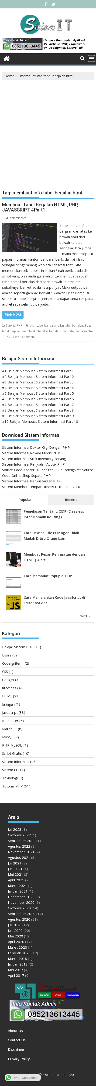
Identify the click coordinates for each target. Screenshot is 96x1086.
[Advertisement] (48, 130)
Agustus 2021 (19, 857)
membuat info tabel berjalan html (44, 331)
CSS (5, 671)
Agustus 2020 (19, 919)
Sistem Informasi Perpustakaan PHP (31, 481)
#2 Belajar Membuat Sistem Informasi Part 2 (38, 376)
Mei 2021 (15, 874)
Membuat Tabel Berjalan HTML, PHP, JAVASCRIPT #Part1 (40, 207)
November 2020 (21, 902)
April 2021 (16, 880)
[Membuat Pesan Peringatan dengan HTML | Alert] (13, 566)
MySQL (8, 737)
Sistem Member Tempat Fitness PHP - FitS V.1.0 (41, 486)
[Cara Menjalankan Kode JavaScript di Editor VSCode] (13, 609)
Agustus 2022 (19, 846)
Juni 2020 (15, 930)
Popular (25, 499)
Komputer (10, 720)
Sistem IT (9, 769)
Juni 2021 (15, 868)
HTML (7, 696)
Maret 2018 (17, 958)
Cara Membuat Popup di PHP (48, 575)
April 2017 (16, 975)
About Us (15, 1030)
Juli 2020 (14, 924)
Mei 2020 (15, 936)
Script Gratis (12, 753)
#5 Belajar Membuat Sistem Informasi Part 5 (38, 393)
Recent (71, 499)
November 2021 (21, 851)
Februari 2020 (19, 953)
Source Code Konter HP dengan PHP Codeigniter (41, 469)
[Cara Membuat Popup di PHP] (13, 587)
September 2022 (21, 840)
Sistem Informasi (15, 761)
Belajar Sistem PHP (18, 647)
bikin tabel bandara (43, 326)
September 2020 (21, 913)
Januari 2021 (18, 891)
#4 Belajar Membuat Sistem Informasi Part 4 (38, 387)
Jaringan (8, 704)
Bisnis (6, 655)
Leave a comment (23, 337)
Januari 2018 (18, 964)
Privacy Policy (19, 1058)
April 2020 (16, 941)
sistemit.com (18, 218)
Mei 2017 (15, 969)
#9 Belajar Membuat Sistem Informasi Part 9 (38, 415)
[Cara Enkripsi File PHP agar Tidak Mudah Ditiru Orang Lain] (13, 544)
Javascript (10, 712)
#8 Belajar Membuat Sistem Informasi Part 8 (38, 410)
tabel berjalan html (81, 331)
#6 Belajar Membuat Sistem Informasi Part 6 (38, 399)
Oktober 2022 (19, 835)
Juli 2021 (14, 863)
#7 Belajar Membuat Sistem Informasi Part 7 (38, 404)
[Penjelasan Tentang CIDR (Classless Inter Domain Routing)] (13, 523)
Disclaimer (16, 1049)
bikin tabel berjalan (70, 326)
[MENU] (91, 58)
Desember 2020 (21, 896)
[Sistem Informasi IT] (6, 58)
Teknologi (10, 778)
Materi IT (9, 728)
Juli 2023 (14, 829)
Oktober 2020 (19, 908)
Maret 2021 (17, 885)
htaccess (9, 687)
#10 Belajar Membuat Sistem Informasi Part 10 (40, 421)
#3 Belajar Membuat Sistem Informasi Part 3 (38, 382)
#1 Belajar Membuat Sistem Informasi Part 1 (38, 370)
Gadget (8, 679)
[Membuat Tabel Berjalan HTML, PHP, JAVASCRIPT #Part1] (29, 225)
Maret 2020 (17, 947)
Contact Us (17, 1040)
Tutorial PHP (14, 326)
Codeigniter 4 (13, 663)
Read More (12, 314)
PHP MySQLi (12, 745)
